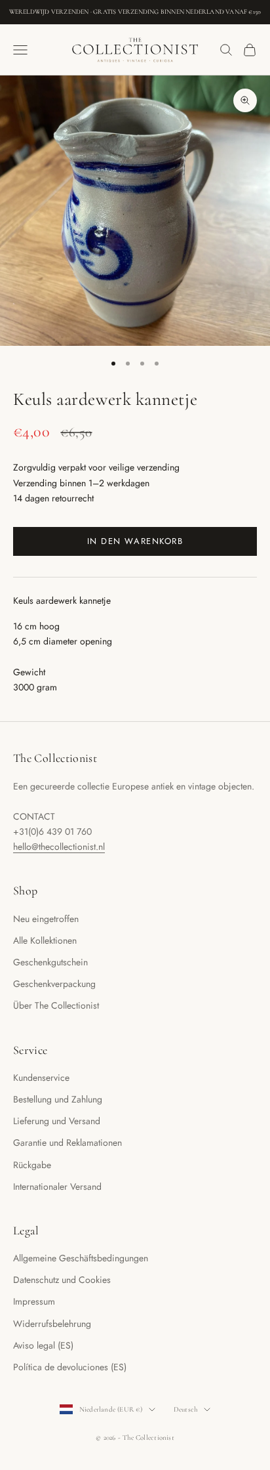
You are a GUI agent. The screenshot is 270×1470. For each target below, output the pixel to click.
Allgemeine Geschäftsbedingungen (80, 1258)
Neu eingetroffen (46, 918)
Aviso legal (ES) (43, 1345)
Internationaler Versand (57, 1186)
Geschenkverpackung (54, 983)
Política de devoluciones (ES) (69, 1367)
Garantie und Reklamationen (67, 1142)
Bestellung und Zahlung (57, 1099)
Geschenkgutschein (50, 962)
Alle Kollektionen (45, 940)
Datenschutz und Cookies (62, 1279)
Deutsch (186, 1409)
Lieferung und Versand (56, 1120)
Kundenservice (41, 1077)
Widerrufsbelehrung (52, 1323)
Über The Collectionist (56, 1005)
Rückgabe (32, 1164)
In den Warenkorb (135, 541)
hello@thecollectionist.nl (59, 846)
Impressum (34, 1301)
